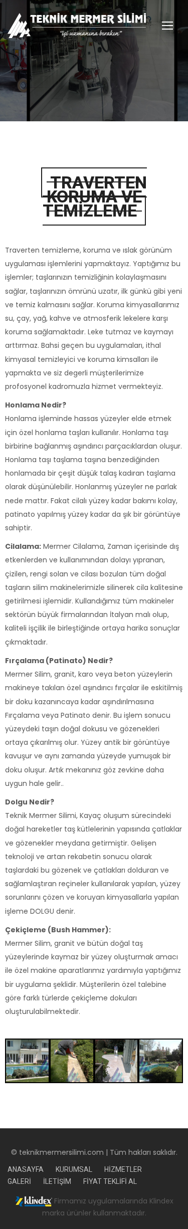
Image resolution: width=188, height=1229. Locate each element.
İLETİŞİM (57, 1181)
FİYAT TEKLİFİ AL (110, 1181)
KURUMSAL (74, 1169)
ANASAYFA (26, 1169)
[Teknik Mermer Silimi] (94, 25)
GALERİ (19, 1181)
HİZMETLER (123, 1169)
